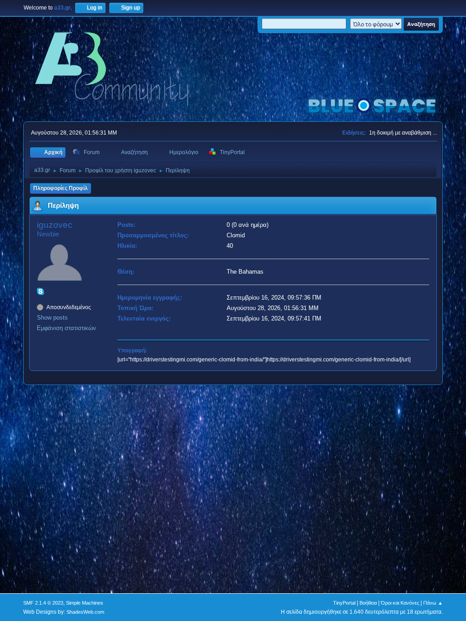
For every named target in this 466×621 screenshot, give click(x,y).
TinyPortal (344, 603)
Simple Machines (84, 603)
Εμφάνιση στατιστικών (66, 328)
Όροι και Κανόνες (400, 603)
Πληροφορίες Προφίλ (60, 188)
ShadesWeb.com (85, 612)
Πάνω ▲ (433, 603)
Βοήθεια (368, 603)
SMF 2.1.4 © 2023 (43, 603)
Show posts (52, 317)
